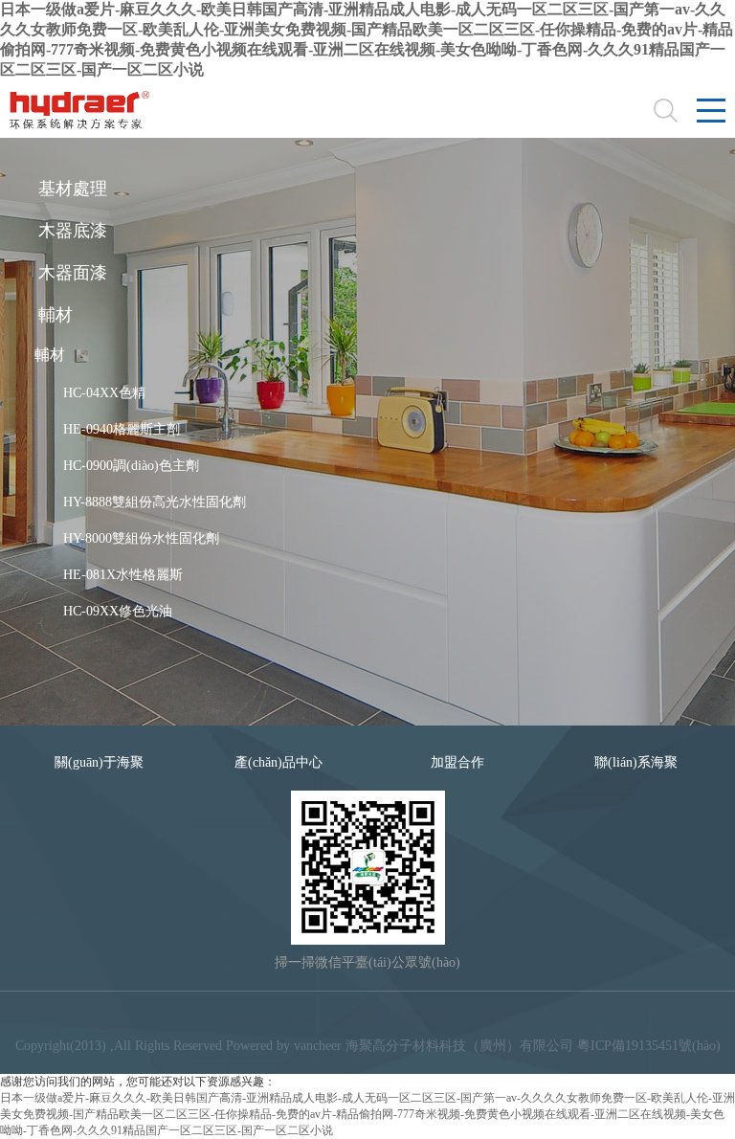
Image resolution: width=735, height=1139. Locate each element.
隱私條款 (420, 1019)
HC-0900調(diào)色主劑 (131, 465)
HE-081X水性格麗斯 (123, 575)
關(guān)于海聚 (99, 762)
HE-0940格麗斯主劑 (121, 429)
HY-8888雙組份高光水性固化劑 (154, 502)
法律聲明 (248, 1019)
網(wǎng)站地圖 (334, 1019)
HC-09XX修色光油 (117, 611)
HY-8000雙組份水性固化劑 (141, 538)
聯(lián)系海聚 (636, 762)
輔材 (49, 354)
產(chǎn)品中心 (278, 762)
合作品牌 (487, 1019)
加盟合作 (457, 762)
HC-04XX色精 (104, 393)
